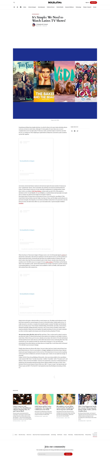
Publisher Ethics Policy (79, 434)
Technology (78, 7)
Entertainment (41, 7)
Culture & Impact (32, 7)
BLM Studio (59, 434)
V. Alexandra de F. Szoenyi (42, 24)
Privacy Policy (88, 434)
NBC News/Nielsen (36, 191)
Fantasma (95, 436)
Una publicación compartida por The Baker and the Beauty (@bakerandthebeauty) (36, 312)
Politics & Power (50, 7)
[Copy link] (77, 131)
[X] (72, 131)
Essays (94, 7)
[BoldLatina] (55, 2)
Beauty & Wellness (69, 7)
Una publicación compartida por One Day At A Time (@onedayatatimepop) (35, 249)
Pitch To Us (29, 434)
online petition (49, 262)
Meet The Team (22, 434)
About (16, 434)
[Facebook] (75, 131)
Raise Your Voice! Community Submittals (41, 434)
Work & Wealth (60, 7)
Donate (65, 434)
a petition (63, 255)
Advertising (53, 434)
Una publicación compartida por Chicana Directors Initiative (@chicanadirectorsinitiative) (37, 179)
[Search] (14, 2)
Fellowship (70, 434)
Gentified (21, 203)
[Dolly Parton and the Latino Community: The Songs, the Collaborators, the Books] (44, 405)
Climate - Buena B (87, 7)
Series (24, 7)
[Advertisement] (55, 39)
